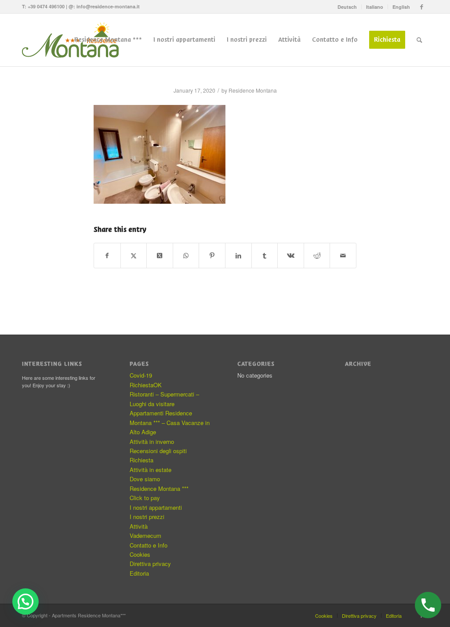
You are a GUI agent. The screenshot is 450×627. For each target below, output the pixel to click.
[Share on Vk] (291, 255)
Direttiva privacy (150, 563)
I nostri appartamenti (156, 507)
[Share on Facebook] (107, 255)
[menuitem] (347, 6)
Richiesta (141, 460)
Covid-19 (141, 375)
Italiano (374, 7)
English (401, 7)
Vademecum (145, 535)
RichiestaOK (146, 385)
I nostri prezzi (147, 516)
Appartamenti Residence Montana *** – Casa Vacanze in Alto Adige (170, 422)
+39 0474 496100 (46, 6)
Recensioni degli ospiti (158, 451)
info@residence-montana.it (108, 6)
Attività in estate (150, 469)
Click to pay (145, 498)
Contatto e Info (148, 545)
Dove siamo (145, 479)
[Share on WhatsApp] (186, 255)
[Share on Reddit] (317, 255)
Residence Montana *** (159, 488)
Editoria (139, 573)
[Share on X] (134, 255)
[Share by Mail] (343, 255)
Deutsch (347, 7)
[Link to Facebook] (421, 6)
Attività (139, 526)
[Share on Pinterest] (212, 255)
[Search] (419, 40)
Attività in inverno (152, 441)
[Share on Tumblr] (265, 255)
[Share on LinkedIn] (238, 255)
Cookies (140, 554)
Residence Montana (253, 90)
